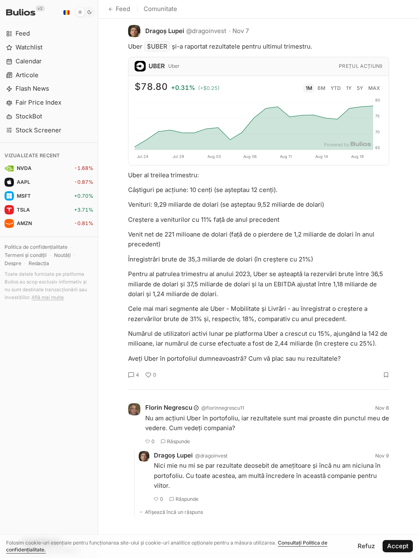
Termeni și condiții (26, 255)
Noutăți (62, 255)
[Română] (66, 12)
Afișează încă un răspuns (174, 512)
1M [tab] (309, 88)
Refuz (366, 546)
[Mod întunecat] (85, 12)
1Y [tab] (348, 88)
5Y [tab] (360, 88)
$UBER (157, 46)
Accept (397, 546)
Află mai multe (48, 297)
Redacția (39, 263)
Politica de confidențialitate (36, 247)
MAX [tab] (374, 88)
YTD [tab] (336, 88)
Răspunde (178, 441)
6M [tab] (321, 88)
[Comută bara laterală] (98, 279)
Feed (123, 9)
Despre (13, 263)
